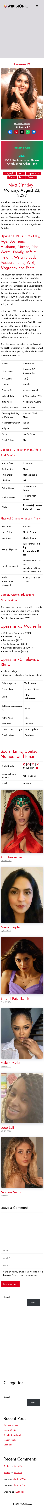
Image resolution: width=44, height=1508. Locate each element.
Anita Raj (18, 1466)
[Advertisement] (22, 36)
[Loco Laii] (22, 1121)
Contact (31, 177)
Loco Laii (7, 1127)
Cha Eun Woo (19, 1479)
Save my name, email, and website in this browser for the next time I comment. (23, 1273)
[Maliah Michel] (22, 1056)
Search (7, 1297)
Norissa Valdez (12, 1192)
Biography (9, 173)
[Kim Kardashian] (22, 851)
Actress (18, 123)
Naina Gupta (10, 927)
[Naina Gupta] (22, 921)
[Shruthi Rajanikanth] (22, 992)
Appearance (33, 173)
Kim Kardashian (12, 857)
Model (26, 123)
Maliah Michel (11, 1063)
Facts (21, 177)
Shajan (7, 1466)
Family (21, 173)
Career (12, 177)
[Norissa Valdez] (22, 1185)
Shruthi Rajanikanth (15, 998)
